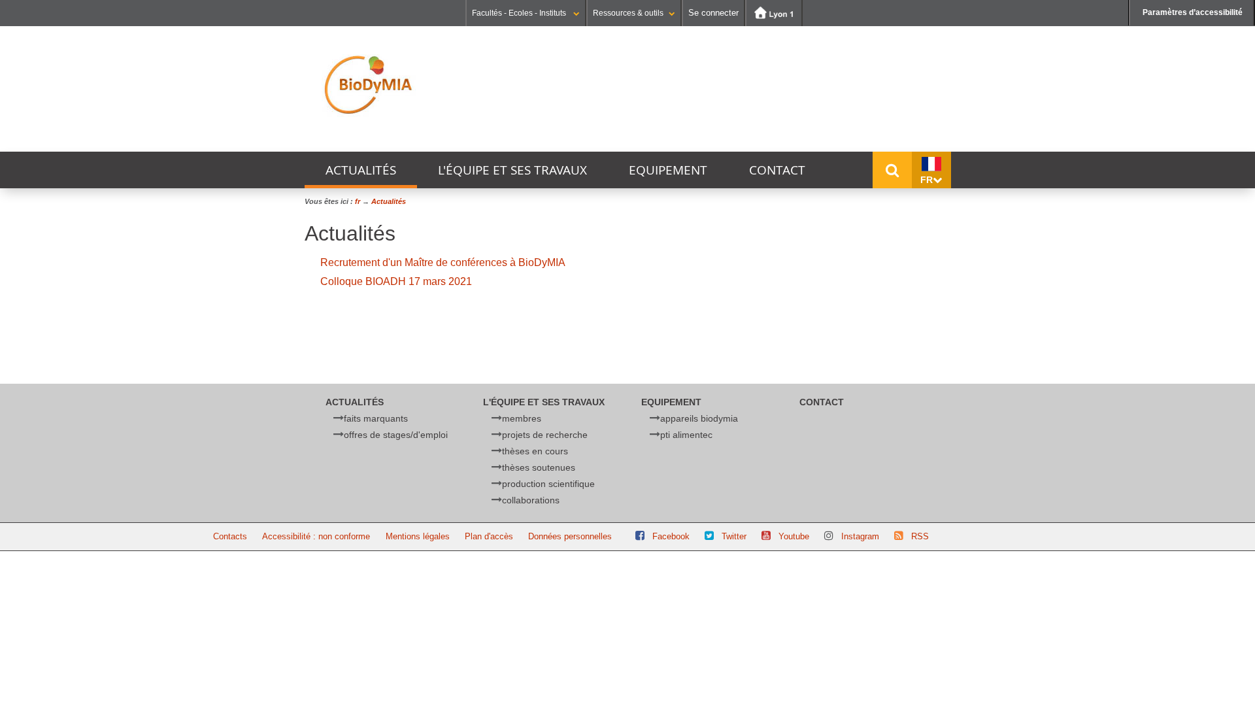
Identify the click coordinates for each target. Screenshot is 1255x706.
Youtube (793, 536)
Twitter (734, 536)
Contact (777, 169)
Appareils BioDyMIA (699, 418)
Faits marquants (376, 418)
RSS (920, 536)
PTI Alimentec (686, 434)
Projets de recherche (545, 434)
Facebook (671, 536)
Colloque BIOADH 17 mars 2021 (396, 281)
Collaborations (531, 500)
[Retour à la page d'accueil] (373, 85)
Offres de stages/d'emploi (396, 434)
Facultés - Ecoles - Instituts (520, 13)
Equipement (668, 169)
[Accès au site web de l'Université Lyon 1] (773, 13)
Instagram (860, 536)
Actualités (361, 169)
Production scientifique (548, 484)
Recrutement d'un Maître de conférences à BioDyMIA (442, 262)
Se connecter (713, 13)
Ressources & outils (628, 13)
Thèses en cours (535, 451)
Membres (521, 418)
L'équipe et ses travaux (512, 169)
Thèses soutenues (538, 467)
